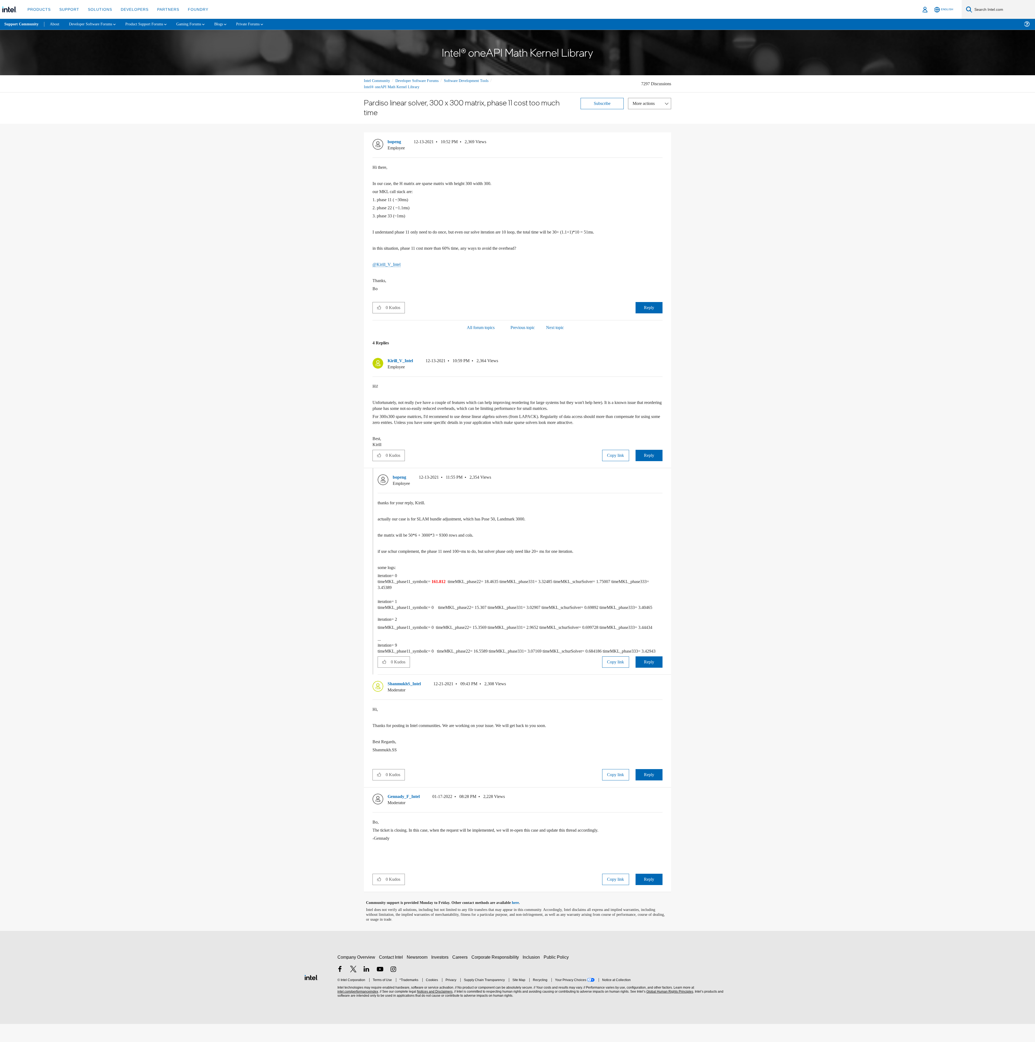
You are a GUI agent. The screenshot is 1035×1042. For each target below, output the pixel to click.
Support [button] (67, 9)
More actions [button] (645, 103)
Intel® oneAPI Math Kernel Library (392, 87)
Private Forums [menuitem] (262, 24)
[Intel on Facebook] (339, 988)
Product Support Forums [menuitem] (152, 24)
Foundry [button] (192, 9)
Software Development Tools (475, 80)
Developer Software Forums (421, 80)
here (520, 921)
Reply (648, 307)
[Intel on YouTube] (380, 988)
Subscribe (602, 103)
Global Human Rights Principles (669, 1009)
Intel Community (378, 80)
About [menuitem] (56, 24)
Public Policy (557, 975)
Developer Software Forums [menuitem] (94, 24)
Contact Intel (391, 975)
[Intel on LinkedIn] (366, 988)
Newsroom (418, 975)
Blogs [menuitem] (231, 24)
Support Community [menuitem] (22, 24)
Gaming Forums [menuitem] (199, 24)
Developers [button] (131, 9)
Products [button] (38, 9)
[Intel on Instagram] (393, 988)
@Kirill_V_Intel (386, 264)
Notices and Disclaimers (434, 1009)
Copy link (616, 456)
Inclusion (532, 975)
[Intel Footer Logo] (311, 995)
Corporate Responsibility (496, 975)
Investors (441, 975)
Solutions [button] (97, 9)
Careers (461, 975)
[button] (660, 143)
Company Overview (356, 975)
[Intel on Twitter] (353, 988)
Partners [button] (162, 9)
